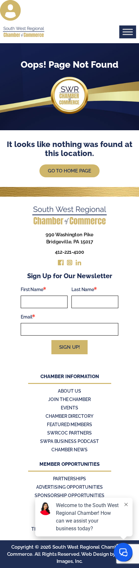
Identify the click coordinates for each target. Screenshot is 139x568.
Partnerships (69, 478)
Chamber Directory (69, 416)
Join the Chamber (69, 399)
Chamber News (69, 449)
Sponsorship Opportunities (69, 495)
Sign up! (69, 347)
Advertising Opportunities (69, 487)
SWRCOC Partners (69, 433)
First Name (32, 289)
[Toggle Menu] (128, 32)
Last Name (82, 289)
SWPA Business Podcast (69, 441)
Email (26, 317)
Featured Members (69, 424)
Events (69, 407)
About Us (69, 391)
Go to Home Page (69, 171)
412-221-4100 (69, 252)
